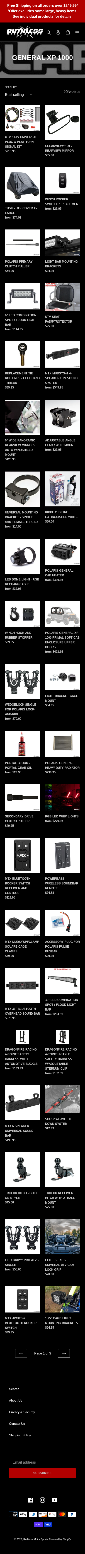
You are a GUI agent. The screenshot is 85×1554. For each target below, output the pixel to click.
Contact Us (17, 1423)
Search (14, 1389)
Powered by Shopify (60, 1539)
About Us (15, 1400)
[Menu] (77, 32)
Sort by (11, 87)
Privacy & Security (22, 1412)
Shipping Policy (20, 1435)
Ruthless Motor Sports (35, 1539)
